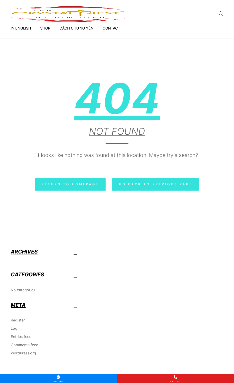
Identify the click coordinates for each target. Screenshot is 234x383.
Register (18, 320)
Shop (45, 28)
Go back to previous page (155, 184)
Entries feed (21, 336)
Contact (111, 28)
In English (21, 28)
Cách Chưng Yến (76, 28)
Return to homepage (70, 184)
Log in (16, 328)
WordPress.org (23, 353)
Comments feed (24, 345)
